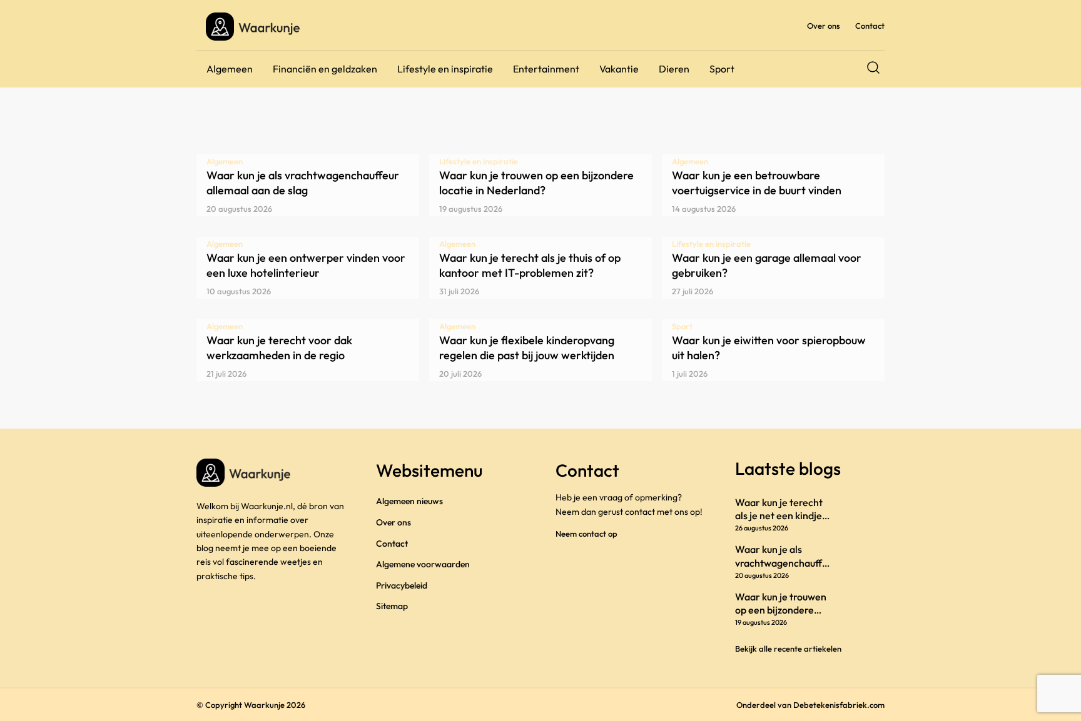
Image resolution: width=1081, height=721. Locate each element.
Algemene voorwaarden (423, 564)
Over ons (823, 26)
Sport (721, 68)
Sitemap (392, 606)
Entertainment (546, 68)
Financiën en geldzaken (325, 68)
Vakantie (619, 68)
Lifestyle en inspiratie (445, 68)
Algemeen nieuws (409, 501)
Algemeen (229, 68)
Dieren (674, 68)
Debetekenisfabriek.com (839, 705)
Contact (870, 26)
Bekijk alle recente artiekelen (788, 649)
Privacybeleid (401, 585)
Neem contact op (586, 534)
